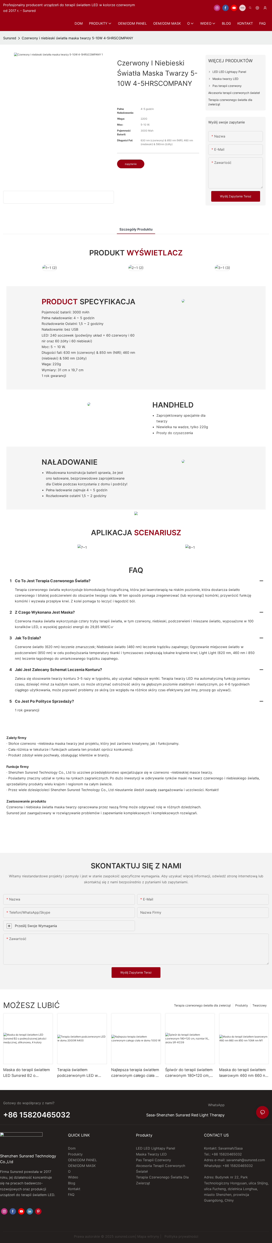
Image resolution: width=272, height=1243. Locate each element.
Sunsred (9, 38)
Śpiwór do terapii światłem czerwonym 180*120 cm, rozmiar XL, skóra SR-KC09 (189, 1072)
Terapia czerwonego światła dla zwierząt (202, 1005)
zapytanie (131, 164)
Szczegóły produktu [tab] (136, 229)
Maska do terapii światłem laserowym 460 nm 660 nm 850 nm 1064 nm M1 (244, 1072)
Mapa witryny (148, 1236)
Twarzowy (259, 1005)
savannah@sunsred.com (245, 1160)
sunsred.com (125, 1236)
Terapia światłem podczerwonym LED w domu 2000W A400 (77, 1072)
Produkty (241, 1005)
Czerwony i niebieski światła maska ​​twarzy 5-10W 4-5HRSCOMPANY (77, 38)
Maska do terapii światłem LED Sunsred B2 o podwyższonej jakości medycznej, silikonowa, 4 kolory (26, 1072)
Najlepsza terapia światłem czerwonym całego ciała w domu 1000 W (135, 1072)
